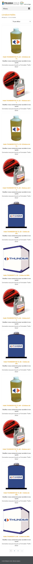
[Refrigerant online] (16, 3)
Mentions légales (16, 561)
